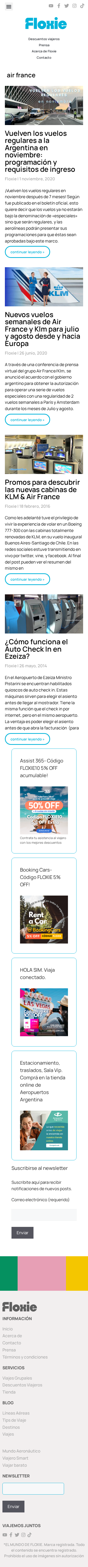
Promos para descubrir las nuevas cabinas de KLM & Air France (42, 489)
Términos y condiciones (25, 1357)
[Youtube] (51, 5)
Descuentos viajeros (44, 39)
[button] (9, 6)
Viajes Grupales (17, 1378)
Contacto (44, 57)
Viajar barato (14, 1465)
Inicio (7, 1329)
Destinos (11, 1427)
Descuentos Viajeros (22, 1385)
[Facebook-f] (59, 5)
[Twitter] (66, 5)
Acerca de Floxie (44, 51)
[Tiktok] (82, 5)
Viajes (8, 1434)
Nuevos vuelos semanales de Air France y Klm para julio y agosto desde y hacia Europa (42, 329)
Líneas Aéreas (16, 1413)
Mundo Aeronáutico (21, 1451)
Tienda (9, 1392)
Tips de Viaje (14, 1420)
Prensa (44, 45)
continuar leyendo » (27, 252)
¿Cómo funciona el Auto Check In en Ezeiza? (36, 649)
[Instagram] (74, 5)
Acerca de (12, 1335)
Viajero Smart (15, 1458)
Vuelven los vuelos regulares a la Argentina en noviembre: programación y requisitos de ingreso (40, 151)
